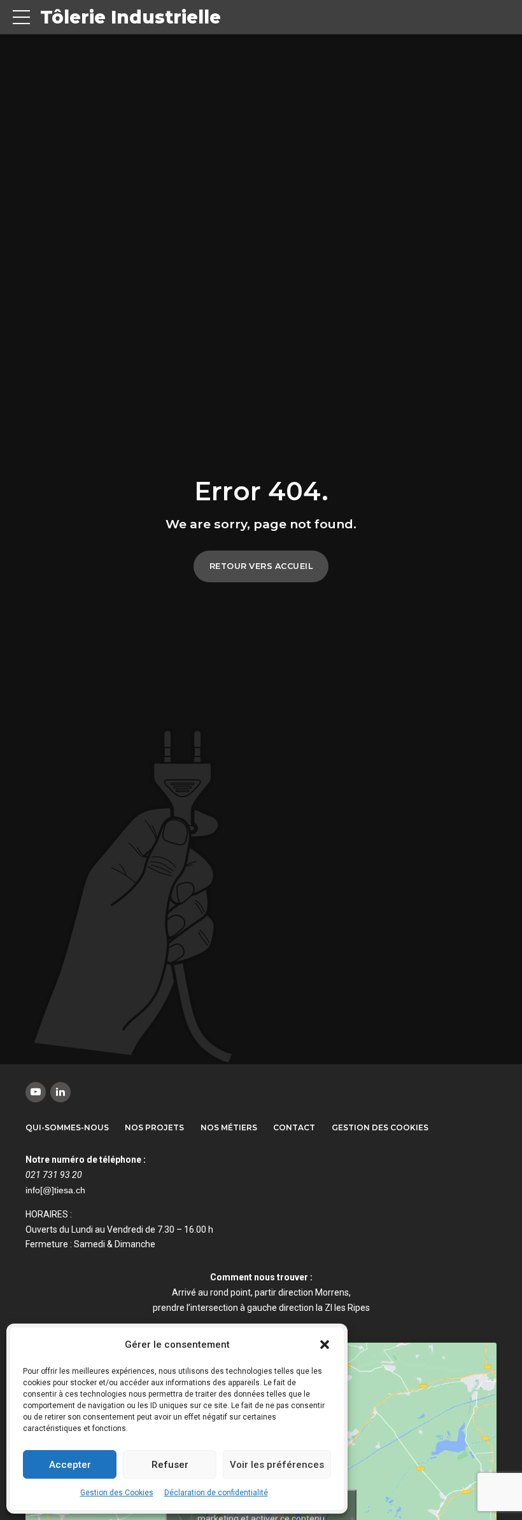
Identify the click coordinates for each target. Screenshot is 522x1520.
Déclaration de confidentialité (216, 1492)
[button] (324, 1344)
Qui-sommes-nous (67, 1127)
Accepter (70, 1464)
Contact (294, 1127)
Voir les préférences (277, 1464)
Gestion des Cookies (116, 1492)
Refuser (170, 1464)
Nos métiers (229, 1127)
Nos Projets (154, 1127)
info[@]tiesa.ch (55, 1190)
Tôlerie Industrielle (130, 17)
